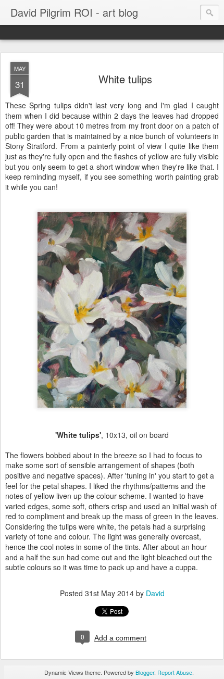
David (155, 593)
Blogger (144, 672)
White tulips (125, 78)
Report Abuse (174, 672)
